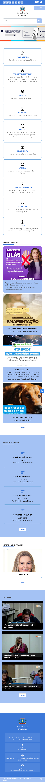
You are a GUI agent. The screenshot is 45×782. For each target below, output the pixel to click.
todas (22, 427)
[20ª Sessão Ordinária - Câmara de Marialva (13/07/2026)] (22, 615)
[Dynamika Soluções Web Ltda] (41, 779)
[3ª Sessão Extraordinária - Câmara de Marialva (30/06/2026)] (22, 676)
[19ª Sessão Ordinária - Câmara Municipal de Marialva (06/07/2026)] (22, 646)
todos (22, 582)
